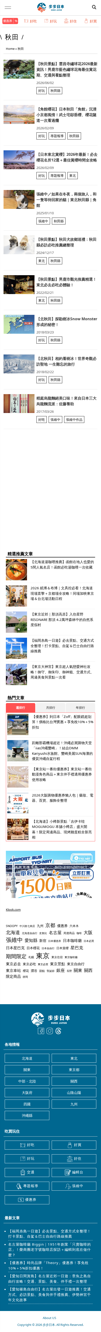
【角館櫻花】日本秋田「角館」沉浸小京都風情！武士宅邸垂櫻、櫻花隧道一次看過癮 (66, 114)
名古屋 (55, 932)
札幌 (31, 957)
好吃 (33, 21)
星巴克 (76, 947)
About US (49, 1318)
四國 (27, 1104)
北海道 (13, 932)
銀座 (60, 970)
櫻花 (26, 971)
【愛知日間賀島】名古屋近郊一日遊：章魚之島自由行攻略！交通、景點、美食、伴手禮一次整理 (49, 1278)
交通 (31, 1172)
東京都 (74, 1069)
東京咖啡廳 (71, 957)
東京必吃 (29, 964)
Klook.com (13, 909)
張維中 (43, 221)
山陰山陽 (74, 1092)
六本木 (74, 926)
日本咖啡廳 (72, 940)
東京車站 (13, 970)
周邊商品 (69, 933)
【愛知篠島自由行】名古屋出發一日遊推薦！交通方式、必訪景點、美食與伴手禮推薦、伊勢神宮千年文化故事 (49, 1294)
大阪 (88, 932)
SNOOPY (12, 926)
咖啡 (79, 933)
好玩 (53, 21)
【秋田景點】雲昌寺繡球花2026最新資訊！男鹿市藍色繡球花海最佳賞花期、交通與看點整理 (66, 69)
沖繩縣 (27, 1115)
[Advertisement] (50, 495)
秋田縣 (55, 90)
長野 (69, 971)
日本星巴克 (15, 947)
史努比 (43, 933)
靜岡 (25, 976)
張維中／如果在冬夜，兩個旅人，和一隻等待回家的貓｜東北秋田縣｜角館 (66, 199)
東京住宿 (57, 957)
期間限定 (16, 956)
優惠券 (7, 21)
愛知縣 (31, 940)
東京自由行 (76, 963)
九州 (40, 925)
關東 (78, 970)
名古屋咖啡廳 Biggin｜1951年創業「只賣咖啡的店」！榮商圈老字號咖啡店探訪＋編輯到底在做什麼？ (49, 1249)
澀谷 (34, 970)
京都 (50, 925)
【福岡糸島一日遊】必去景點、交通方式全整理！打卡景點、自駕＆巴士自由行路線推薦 (49, 1234)
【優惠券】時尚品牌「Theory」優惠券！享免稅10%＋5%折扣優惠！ (48, 1265)
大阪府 (27, 1092)
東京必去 (13, 963)
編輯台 (77, 1172)
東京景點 (57, 963)
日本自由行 (48, 948)
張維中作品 (74, 419)
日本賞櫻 (62, 948)
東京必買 (43, 964)
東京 (43, 955)
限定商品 (13, 976)
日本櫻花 (33, 948)
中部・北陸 (27, 1081)
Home (10, 48)
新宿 (42, 940)
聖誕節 (50, 971)
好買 (93, 21)
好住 (73, 21)
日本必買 (89, 941)
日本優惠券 (54, 941)
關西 (88, 970)
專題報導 (57, 136)
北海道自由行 (29, 933)
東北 (72, 175)
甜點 (42, 971)
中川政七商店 (27, 926)
